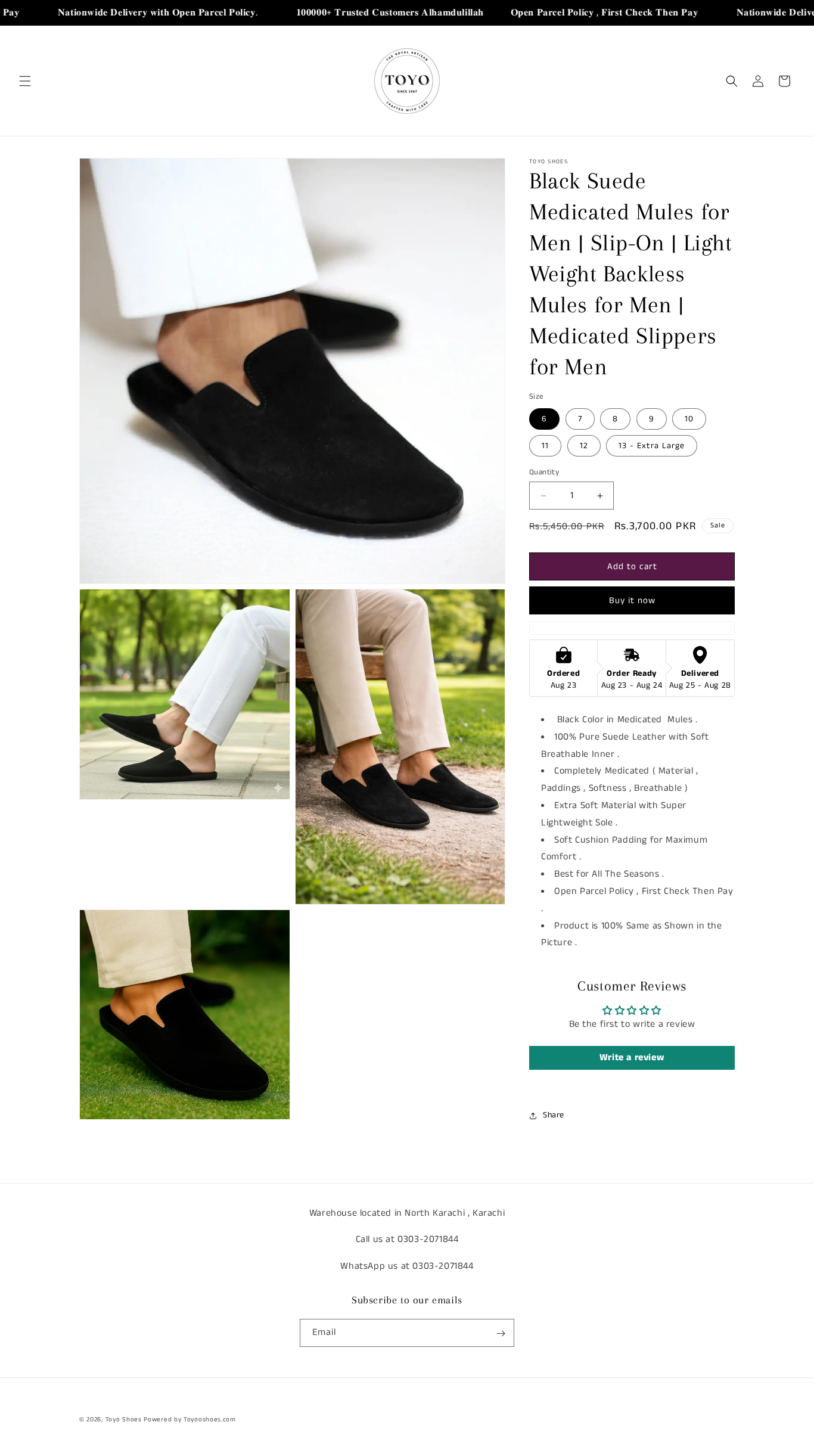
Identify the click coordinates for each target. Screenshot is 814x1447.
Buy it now (632, 600)
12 (584, 446)
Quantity (544, 472)
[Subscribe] (500, 1333)
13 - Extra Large (652, 446)
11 (545, 446)
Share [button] (553, 1115)
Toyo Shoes (123, 1419)
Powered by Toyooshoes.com (190, 1419)
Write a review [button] (631, 1057)
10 (689, 419)
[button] (25, 81)
